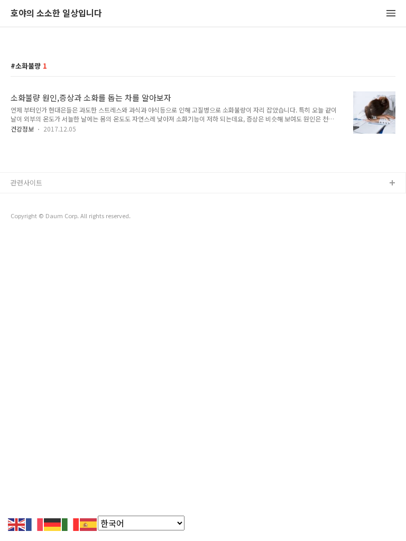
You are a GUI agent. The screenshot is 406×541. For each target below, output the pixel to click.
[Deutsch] (53, 523)
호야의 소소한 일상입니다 (56, 13)
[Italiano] (71, 523)
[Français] (35, 523)
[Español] (89, 523)
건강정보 (22, 128)
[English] (17, 523)
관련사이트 (26, 183)
